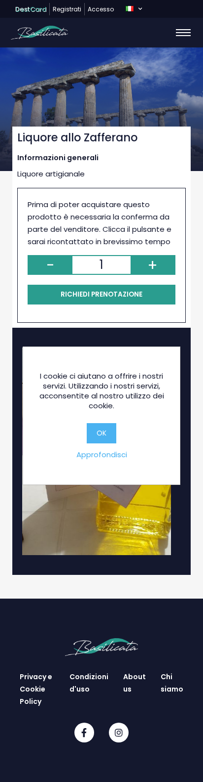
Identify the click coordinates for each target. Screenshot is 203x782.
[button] (133, 9)
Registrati (67, 9)
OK (101, 433)
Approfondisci (101, 454)
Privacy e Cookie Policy (36, 689)
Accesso (101, 9)
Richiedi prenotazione (101, 294)
